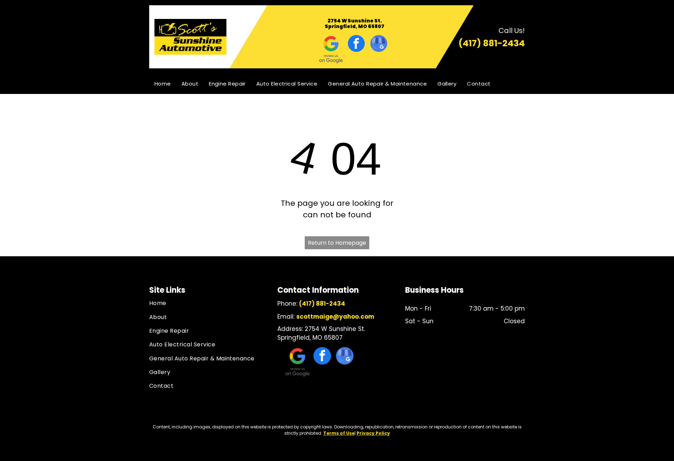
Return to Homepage (337, 243)
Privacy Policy (373, 433)
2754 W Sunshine (351, 20)
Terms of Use (339, 433)
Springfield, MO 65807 (354, 26)
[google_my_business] (378, 44)
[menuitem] (162, 83)
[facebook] (356, 44)
